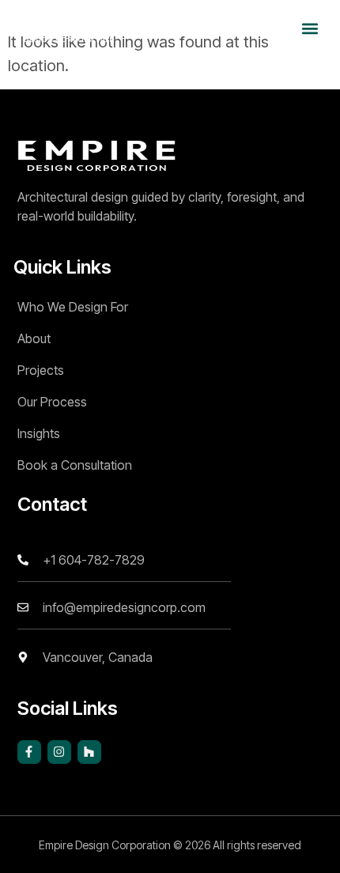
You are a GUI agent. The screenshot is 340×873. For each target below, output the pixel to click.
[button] (310, 28)
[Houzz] (89, 752)
